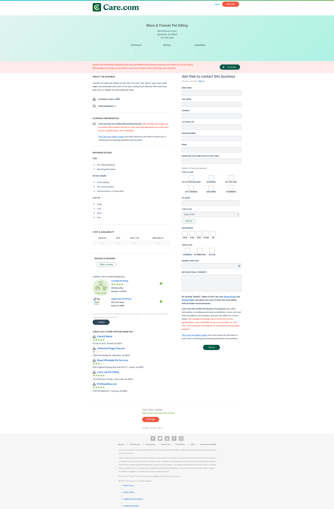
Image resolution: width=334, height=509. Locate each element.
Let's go (151, 419)
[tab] (211, 168)
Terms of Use (230, 297)
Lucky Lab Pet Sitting (108, 372)
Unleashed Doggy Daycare (111, 348)
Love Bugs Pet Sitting (119, 281)
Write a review (106, 264)
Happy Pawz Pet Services (121, 299)
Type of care (187, 172)
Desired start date (190, 261)
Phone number (188, 133)
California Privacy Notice (133, 499)
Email (184, 145)
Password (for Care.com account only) (200, 156)
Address (185, 111)
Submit (211, 347)
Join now (230, 4)
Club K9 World (104, 336)
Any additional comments (194, 272)
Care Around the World (208, 444)
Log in (217, 4)
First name (187, 88)
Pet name (186, 198)
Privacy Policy (188, 300)
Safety (192, 444)
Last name (186, 99)
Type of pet (187, 209)
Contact (101, 322)
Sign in (201, 81)
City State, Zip (188, 122)
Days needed (187, 228)
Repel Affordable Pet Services (112, 360)
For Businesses (150, 444)
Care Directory (135, 444)
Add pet (188, 221)
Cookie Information (131, 506)
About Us (121, 444)
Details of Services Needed (194, 168)
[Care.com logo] (117, 7)
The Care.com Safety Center (195, 335)
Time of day (187, 245)
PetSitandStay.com (107, 384)
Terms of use (128, 486)
